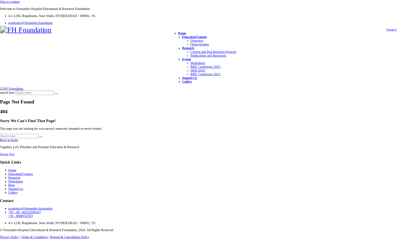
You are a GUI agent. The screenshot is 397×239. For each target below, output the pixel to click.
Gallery (187, 81)
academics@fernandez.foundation (30, 23)
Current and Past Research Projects (213, 52)
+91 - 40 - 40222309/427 (24, 212)
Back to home (9, 140)
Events (186, 59)
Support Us (189, 78)
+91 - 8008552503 (20, 216)
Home (182, 33)
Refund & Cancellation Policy (69, 237)
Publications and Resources (208, 55)
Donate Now (7, 154)
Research (188, 48)
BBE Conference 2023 (205, 74)
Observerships (199, 44)
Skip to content (10, 2)
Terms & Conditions (34, 237)
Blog (11, 185)
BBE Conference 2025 (205, 66)
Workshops (197, 63)
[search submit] (56, 93)
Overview (196, 40)
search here (7, 92)
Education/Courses (194, 37)
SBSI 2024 (197, 70)
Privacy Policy (9, 237)
